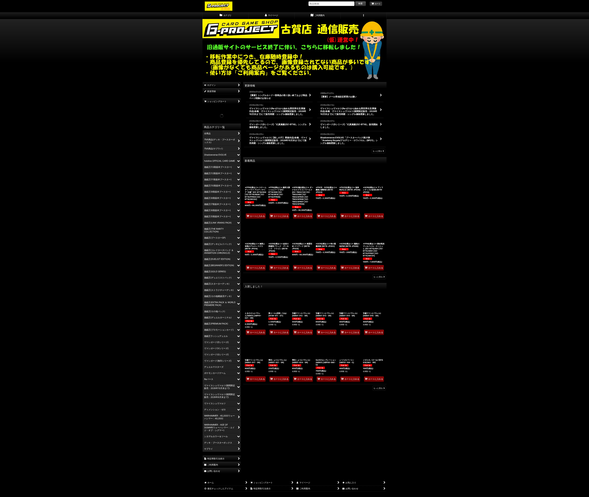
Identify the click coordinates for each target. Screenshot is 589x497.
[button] (364, 15)
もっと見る (377, 151)
